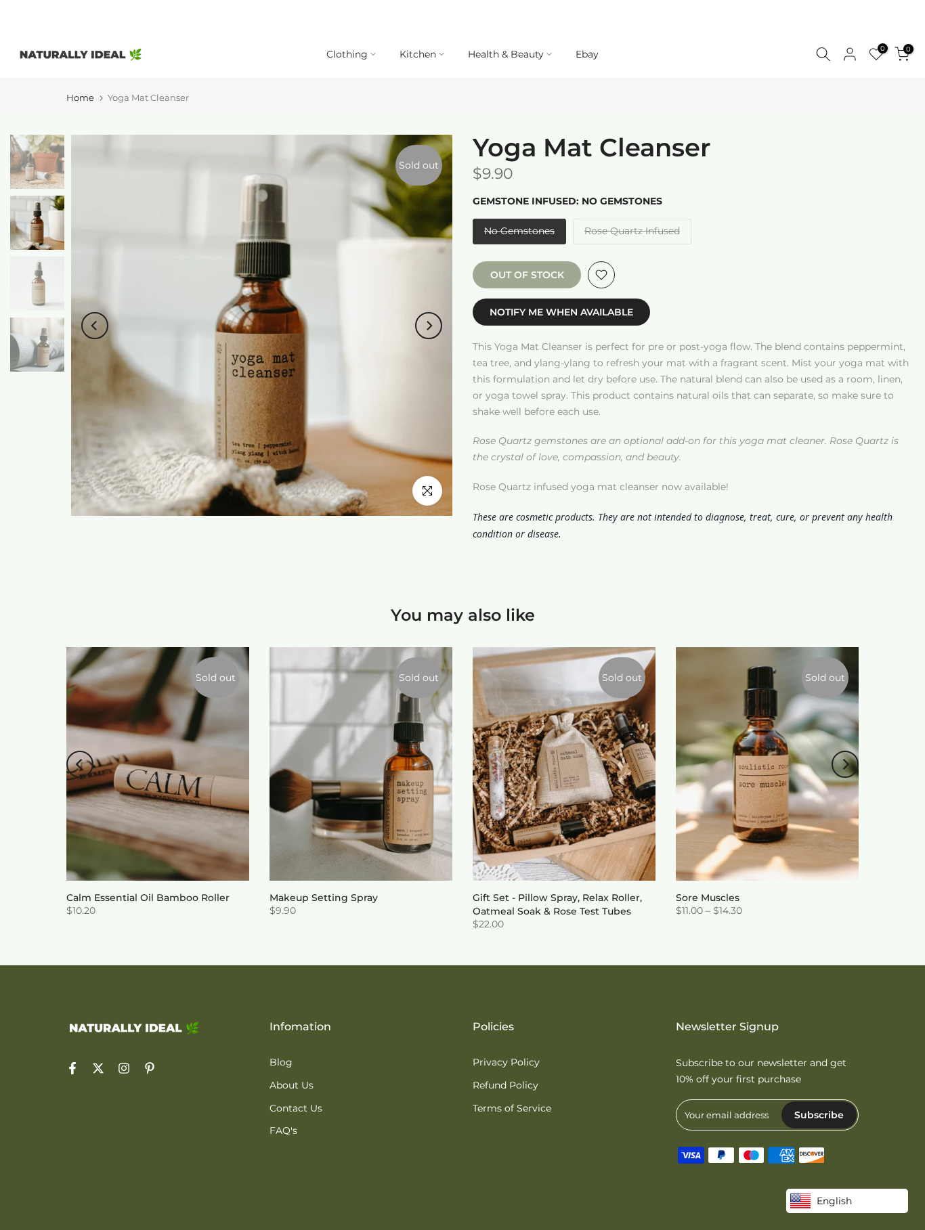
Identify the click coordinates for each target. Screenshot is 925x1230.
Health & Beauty (506, 54)
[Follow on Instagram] (124, 1069)
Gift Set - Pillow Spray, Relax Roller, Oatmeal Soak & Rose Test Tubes (557, 904)
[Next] (428, 325)
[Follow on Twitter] (98, 1069)
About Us (292, 1085)
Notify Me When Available (561, 312)
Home (80, 97)
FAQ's (283, 1130)
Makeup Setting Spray (324, 898)
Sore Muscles (707, 898)
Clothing (347, 54)
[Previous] (94, 325)
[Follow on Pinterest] (150, 1069)
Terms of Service (512, 1108)
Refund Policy (505, 1085)
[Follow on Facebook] (72, 1069)
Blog (281, 1062)
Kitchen (418, 54)
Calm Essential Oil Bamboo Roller (148, 898)
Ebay (587, 54)
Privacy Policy (506, 1062)
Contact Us (296, 1108)
